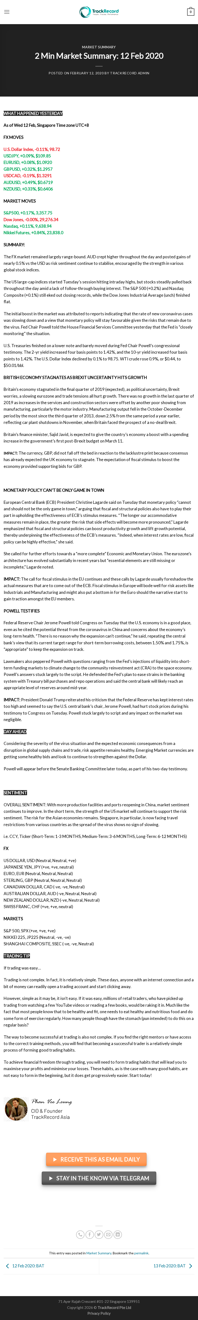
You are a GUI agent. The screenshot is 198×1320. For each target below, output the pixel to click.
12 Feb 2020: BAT (28, 1265)
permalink (141, 1253)
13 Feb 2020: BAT (170, 1265)
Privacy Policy (99, 1313)
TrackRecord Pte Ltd (114, 1307)
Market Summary (99, 47)
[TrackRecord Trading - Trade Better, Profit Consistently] (99, 12)
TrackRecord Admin (129, 73)
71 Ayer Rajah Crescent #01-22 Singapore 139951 (99, 1301)
